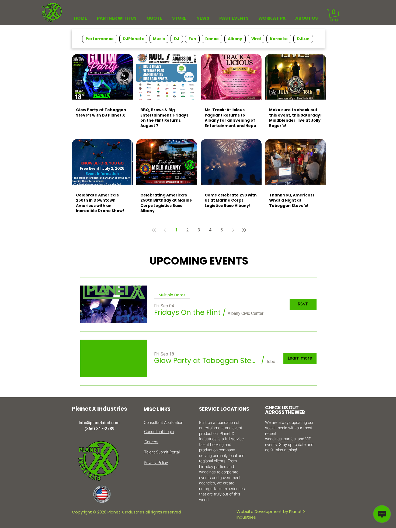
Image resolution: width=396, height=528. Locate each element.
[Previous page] (165, 230)
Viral (256, 38)
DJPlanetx (133, 38)
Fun (192, 38)
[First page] (154, 230)
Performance (100, 38)
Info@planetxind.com (99, 423)
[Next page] (233, 230)
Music (159, 38)
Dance (212, 38)
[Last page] (244, 230)
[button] (334, 15)
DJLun (303, 38)
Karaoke (279, 38)
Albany (235, 38)
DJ (176, 38)
